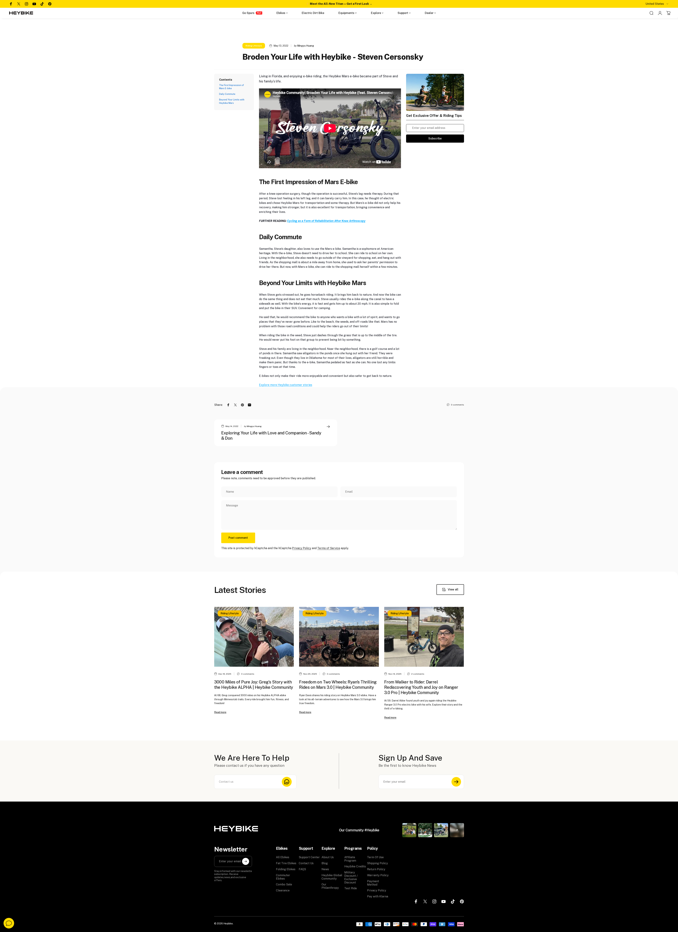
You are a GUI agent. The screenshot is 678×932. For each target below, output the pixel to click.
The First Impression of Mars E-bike (231, 87)
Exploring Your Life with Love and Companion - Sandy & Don (271, 435)
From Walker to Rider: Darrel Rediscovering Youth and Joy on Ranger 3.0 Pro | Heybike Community (421, 687)
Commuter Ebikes (283, 877)
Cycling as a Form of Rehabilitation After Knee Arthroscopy (326, 221)
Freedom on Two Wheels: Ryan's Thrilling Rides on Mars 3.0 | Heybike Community (338, 684)
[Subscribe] (456, 782)
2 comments (417, 674)
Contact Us (306, 863)
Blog (325, 863)
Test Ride (350, 888)
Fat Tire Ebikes (286, 863)
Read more (220, 712)
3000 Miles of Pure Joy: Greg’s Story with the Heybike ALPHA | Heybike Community (253, 684)
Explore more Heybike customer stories (285, 385)
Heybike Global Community (332, 877)
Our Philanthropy (330, 886)
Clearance (283, 890)
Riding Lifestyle (254, 45)
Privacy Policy (301, 548)
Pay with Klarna (377, 896)
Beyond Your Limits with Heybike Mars (231, 101)
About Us (328, 857)
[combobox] (657, 4)
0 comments (457, 405)
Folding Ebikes (285, 869)
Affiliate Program (350, 859)
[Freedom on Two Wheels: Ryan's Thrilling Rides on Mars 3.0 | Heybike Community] (339, 637)
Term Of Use (375, 857)
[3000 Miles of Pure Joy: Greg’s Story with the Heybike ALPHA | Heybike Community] (254, 637)
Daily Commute (227, 94)
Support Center (309, 857)
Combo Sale (284, 884)
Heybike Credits (355, 866)
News (325, 869)
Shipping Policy (377, 863)
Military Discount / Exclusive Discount (351, 877)
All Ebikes (282, 857)
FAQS (302, 869)
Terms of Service (328, 548)
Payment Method (373, 883)
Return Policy (376, 869)
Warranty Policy (378, 875)
